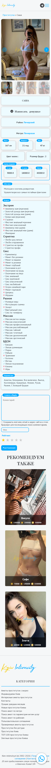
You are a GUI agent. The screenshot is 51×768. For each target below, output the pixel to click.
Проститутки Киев (9, 731)
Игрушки (9, 295)
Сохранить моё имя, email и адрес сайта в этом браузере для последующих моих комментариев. (24, 423)
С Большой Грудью (19, 385)
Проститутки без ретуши (12, 728)
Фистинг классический (15, 225)
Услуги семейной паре (15, 287)
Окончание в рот (13, 268)
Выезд (41, 380)
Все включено (30, 380)
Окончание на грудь (14, 270)
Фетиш (8, 361)
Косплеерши (9, 382)
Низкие (30, 382)
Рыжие (7, 385)
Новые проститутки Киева (13, 707)
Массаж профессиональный (18, 324)
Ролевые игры (11, 301)
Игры (7, 369)
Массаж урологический (16, 335)
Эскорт (8, 307)
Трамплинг (10, 355)
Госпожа (9, 358)
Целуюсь (9, 292)
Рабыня (8, 352)
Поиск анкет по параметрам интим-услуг (20, 714)
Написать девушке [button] (26, 111)
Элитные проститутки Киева (14, 738)
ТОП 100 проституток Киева (14, 734)
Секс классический (13, 281)
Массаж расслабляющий (16, 327)
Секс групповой (12, 278)
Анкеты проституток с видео (14, 690)
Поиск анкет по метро (11, 711)
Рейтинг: (6, 435)
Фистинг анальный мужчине (18, 222)
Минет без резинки (14, 257)
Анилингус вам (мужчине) (16, 208)
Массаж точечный (13, 332)
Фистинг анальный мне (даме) (19, 230)
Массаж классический (15, 321)
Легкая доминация (13, 347)
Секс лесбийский (13, 284)
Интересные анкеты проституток (16, 697)
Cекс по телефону (13, 312)
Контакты (5, 700)
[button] (41, 758)
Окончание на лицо (14, 273)
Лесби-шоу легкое (13, 239)
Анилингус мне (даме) (15, 227)
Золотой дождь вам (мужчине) (19, 211)
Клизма (8, 366)
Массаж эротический (15, 338)
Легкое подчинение (14, 363)
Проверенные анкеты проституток (17, 724)
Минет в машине (13, 259)
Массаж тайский (13, 330)
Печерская (29, 133)
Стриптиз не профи (14, 245)
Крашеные (21, 382)
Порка (8, 350)
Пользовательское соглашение (15, 721)
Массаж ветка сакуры (15, 319)
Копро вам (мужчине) (15, 216)
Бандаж (9, 344)
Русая (37, 382)
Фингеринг (10, 233)
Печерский (29, 122)
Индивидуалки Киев (10, 694)
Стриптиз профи (12, 247)
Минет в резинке (13, 262)
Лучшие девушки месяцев (13, 704)
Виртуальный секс (13, 309)
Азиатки (7, 380)
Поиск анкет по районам (12, 717)
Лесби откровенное (14, 242)
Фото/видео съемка (14, 304)
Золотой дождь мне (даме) (18, 214)
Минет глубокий (12, 265)
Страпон (9, 219)
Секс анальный (12, 276)
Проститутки (9, 15)
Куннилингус (11, 254)
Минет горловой (13, 289)
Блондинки (18, 380)
